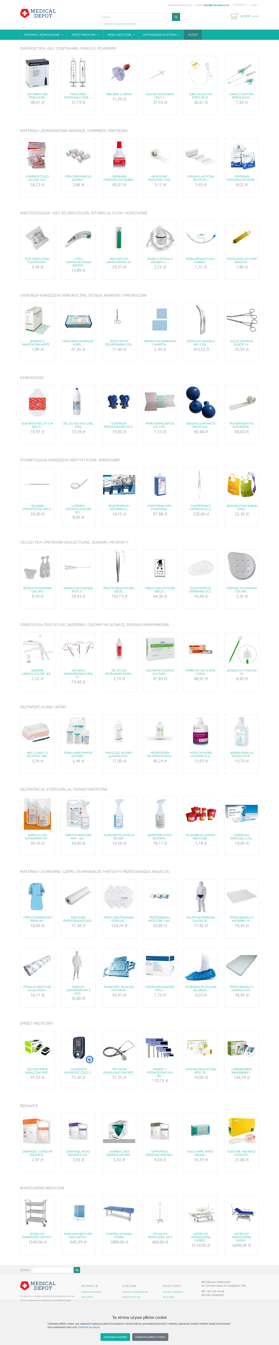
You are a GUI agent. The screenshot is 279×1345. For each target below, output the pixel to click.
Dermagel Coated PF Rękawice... (37, 1153)
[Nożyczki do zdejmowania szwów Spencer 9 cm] (119, 320)
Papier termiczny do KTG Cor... (160, 425)
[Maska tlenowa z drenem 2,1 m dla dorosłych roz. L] (160, 238)
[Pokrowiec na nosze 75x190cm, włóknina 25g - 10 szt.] (119, 966)
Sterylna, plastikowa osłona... (241, 589)
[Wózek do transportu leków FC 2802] (37, 1213)
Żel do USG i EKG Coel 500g (78, 425)
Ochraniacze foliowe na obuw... (201, 988)
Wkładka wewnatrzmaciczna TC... (78, 674)
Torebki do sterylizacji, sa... (241, 836)
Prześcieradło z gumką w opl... (241, 988)
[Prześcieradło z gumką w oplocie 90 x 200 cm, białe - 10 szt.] (241, 966)
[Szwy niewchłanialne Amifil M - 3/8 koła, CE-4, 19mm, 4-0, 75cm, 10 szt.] (78, 320)
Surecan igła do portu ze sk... (200, 96)
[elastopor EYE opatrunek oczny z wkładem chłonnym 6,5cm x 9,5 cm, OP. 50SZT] (201, 567)
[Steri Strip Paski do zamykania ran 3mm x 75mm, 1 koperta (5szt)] (78, 155)
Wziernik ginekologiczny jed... (37, 672)
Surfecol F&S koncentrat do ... (37, 836)
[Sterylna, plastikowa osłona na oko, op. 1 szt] (241, 567)
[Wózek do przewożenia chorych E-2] (241, 1213)
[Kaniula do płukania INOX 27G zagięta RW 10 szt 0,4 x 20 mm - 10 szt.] (78, 567)
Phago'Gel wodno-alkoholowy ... (119, 754)
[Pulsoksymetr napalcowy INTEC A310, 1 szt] (37, 1048)
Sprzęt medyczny (83, 34)
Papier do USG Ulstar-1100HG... (201, 672)
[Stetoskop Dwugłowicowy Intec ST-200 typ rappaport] (119, 1048)
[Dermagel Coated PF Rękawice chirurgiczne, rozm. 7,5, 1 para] (37, 1130)
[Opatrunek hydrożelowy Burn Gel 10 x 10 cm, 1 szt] (241, 155)
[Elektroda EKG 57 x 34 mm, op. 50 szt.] (37, 402)
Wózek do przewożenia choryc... (200, 1237)
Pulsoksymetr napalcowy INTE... (37, 1071)
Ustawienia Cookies (91, 1292)
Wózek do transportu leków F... (37, 1235)
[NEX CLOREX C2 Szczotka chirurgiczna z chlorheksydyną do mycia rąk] (37, 732)
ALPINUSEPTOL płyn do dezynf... (119, 836)
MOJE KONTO (172, 1286)
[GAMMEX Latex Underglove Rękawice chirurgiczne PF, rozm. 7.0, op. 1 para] (119, 1130)
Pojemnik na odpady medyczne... (200, 836)
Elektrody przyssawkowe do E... (119, 425)
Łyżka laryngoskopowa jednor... (78, 262)
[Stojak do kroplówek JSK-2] (160, 1213)
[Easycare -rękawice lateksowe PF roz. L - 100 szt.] (241, 1130)
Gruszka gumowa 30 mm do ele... (200, 425)
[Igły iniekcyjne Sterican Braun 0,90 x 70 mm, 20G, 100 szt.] (37, 73)
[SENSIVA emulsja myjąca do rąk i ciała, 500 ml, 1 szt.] (241, 732)
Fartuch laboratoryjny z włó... (78, 990)
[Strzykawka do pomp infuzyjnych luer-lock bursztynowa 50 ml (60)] (241, 238)
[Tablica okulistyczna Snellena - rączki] (160, 567)
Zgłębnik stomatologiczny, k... (37, 507)
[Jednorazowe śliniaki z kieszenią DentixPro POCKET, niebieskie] (241, 485)
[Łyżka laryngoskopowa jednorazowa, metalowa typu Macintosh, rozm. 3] (78, 238)
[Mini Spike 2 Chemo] (119, 73)
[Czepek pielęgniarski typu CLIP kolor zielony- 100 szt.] (160, 966)
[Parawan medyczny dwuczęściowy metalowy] (78, 1213)
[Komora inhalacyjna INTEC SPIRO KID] (201, 1048)
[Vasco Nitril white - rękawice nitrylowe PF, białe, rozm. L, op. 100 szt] (201, 1130)
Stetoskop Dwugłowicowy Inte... (119, 1071)
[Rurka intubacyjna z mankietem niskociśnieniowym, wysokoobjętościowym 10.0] (201, 238)
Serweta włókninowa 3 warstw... (160, 343)
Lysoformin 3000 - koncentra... (160, 507)
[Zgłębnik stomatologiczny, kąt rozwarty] (37, 485)
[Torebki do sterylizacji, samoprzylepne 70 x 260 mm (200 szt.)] (241, 814)
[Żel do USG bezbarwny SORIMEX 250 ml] (119, 649)
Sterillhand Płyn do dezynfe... (78, 754)
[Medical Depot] (38, 13)
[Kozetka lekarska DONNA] (119, 1213)
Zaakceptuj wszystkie (115, 1337)
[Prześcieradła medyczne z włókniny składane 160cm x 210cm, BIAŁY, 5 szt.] (160, 896)
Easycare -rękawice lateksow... (242, 1153)
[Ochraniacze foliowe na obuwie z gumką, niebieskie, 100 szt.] (201, 966)
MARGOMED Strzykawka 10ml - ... (78, 96)
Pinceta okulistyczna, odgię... (119, 589)
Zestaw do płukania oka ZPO (37, 589)
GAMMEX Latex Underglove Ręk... (119, 1153)
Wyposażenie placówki (159, 34)
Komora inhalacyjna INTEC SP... (201, 1071)
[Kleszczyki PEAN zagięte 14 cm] (241, 320)
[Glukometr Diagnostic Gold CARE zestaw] (78, 1048)
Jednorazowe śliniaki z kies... (241, 507)
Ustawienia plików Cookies (150, 1337)
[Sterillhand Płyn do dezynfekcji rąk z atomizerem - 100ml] (78, 732)
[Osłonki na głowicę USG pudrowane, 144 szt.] (160, 649)
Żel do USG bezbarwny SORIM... (119, 672)
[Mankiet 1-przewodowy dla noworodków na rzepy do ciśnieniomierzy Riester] (160, 1048)
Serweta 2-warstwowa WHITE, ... (37, 343)
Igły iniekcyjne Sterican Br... (37, 96)
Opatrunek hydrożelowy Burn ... (242, 178)
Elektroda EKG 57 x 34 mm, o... (37, 425)
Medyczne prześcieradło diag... (78, 919)
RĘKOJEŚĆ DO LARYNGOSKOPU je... (119, 260)
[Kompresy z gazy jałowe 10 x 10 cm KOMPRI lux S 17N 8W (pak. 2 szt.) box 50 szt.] (37, 155)
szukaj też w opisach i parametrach (119, 24)
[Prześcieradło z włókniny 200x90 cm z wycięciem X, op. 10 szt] (241, 896)
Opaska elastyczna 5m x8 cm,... (200, 178)
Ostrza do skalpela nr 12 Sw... (200, 343)
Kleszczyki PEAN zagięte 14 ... (241, 343)
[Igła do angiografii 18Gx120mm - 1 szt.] (160, 73)
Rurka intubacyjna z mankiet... (200, 260)
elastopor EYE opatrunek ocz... (201, 589)
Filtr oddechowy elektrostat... (37, 260)
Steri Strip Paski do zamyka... (78, 178)
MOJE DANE (168, 1297)
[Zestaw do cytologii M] (241, 649)
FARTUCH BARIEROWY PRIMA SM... (37, 919)
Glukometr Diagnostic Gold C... (78, 1071)
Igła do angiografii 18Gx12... (160, 96)
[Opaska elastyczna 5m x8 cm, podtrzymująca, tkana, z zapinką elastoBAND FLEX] (201, 155)
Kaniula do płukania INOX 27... (78, 589)
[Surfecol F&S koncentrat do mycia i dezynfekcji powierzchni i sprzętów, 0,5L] (37, 814)
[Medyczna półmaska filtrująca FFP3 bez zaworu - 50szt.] (119, 896)
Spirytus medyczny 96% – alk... (78, 836)
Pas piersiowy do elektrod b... (242, 425)
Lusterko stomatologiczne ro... (78, 509)
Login (253, 5)
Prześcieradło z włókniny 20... (241, 919)
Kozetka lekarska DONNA (119, 1235)
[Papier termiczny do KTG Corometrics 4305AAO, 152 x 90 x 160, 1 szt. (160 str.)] (160, 402)
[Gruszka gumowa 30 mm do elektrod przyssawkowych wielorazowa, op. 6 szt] (201, 402)
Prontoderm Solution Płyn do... (160, 754)
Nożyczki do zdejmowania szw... (119, 343)
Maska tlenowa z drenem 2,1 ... (160, 260)
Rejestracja (239, 5)
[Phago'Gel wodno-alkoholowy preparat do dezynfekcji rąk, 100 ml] (119, 732)
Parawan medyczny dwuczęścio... (78, 1235)
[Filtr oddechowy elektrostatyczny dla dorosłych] (37, 238)
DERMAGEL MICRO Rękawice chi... (78, 1153)
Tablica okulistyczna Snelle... (160, 589)
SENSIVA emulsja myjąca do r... (241, 754)
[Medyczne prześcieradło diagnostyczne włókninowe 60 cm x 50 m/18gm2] (78, 896)
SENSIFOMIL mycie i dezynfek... (159, 836)
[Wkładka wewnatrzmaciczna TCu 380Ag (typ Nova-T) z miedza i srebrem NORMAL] (78, 649)
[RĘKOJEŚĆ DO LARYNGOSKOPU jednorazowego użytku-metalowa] (119, 238)
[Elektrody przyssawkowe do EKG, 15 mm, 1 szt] (119, 402)
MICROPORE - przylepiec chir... (160, 178)
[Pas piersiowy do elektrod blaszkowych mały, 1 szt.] (241, 402)
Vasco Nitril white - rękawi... (200, 1153)
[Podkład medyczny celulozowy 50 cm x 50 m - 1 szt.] (37, 966)
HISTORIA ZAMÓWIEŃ (173, 1292)
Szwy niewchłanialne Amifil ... (78, 343)
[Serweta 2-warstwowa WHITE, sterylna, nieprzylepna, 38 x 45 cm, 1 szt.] (37, 320)
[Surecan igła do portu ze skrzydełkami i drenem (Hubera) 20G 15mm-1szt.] (201, 73)
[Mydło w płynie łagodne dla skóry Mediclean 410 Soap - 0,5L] (201, 732)
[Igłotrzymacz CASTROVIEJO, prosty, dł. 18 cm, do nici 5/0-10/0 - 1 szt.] (201, 485)
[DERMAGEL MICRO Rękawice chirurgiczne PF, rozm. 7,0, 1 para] (78, 1130)
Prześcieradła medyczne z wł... (160, 919)
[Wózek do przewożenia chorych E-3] (201, 1213)
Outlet (193, 34)
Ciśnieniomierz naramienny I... (241, 1071)
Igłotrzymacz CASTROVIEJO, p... (201, 507)
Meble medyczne (119, 34)
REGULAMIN (87, 1297)
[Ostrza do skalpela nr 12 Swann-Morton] (201, 320)
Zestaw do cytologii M (242, 672)
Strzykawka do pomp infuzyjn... (241, 260)
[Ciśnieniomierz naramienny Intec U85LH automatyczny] (241, 1048)
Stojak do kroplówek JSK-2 (160, 1235)
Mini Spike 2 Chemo (119, 94)
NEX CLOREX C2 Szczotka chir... (37, 754)
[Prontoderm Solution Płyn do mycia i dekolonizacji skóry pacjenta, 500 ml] (160, 732)
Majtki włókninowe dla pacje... (200, 919)
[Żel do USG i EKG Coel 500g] (78, 402)
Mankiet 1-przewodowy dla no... (160, 1072)
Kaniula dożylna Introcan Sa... (242, 96)
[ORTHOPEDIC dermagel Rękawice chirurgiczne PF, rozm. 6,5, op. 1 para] (160, 1130)
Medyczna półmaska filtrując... (119, 919)
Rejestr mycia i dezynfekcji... (119, 507)
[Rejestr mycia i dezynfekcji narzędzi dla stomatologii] (119, 485)
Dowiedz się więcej (89, 1327)
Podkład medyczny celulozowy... (37, 988)
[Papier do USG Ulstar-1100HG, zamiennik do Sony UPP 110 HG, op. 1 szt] (201, 649)
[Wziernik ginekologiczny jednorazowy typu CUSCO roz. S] (37, 649)
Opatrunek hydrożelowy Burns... (119, 178)
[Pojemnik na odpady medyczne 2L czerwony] (201, 814)
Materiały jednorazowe (42, 34)
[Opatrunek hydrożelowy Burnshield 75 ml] (119, 155)
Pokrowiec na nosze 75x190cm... (119, 988)
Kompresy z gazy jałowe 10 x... (37, 178)
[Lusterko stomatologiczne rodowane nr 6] (78, 485)
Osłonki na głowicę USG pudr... (160, 672)
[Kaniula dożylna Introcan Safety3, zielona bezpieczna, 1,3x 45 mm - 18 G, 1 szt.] (241, 73)
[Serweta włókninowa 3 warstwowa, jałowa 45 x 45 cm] (160, 320)
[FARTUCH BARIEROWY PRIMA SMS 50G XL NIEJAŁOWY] (37, 896)
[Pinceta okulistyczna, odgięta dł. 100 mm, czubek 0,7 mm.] (119, 567)
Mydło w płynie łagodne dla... (201, 754)
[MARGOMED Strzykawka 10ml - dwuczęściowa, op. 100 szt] (78, 73)
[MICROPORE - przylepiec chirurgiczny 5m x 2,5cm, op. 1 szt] (160, 155)
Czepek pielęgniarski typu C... (159, 988)
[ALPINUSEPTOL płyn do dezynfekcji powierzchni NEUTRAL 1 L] (119, 814)
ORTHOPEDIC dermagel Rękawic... (160, 1153)
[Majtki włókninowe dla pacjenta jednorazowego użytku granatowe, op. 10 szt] (201, 896)
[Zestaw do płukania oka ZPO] (37, 567)
